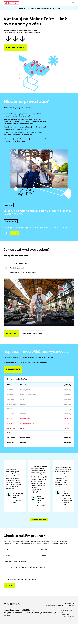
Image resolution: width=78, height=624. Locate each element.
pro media (7, 615)
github (27, 613)
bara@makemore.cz (11, 610)
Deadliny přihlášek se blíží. (50, 8)
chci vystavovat (15, 48)
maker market (48, 613)
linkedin (36, 613)
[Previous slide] (2, 486)
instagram (7, 613)
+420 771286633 (28, 610)
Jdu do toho (11, 333)
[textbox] (17, 561)
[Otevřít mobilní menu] (73, 3)
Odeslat (9, 585)
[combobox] (39, 561)
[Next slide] (75, 486)
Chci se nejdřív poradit (33, 333)
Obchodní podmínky (68, 614)
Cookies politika (69, 616)
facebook (18, 613)
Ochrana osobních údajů (66, 611)
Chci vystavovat (39, 519)
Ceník (14, 233)
